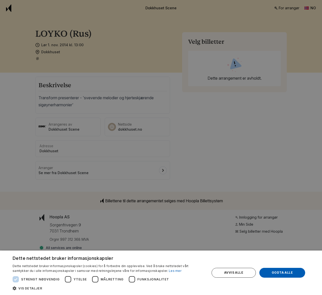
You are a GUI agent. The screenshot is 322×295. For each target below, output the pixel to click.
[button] (108, 288)
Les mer (175, 271)
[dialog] (161, 273)
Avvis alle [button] (233, 272)
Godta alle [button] (282, 272)
